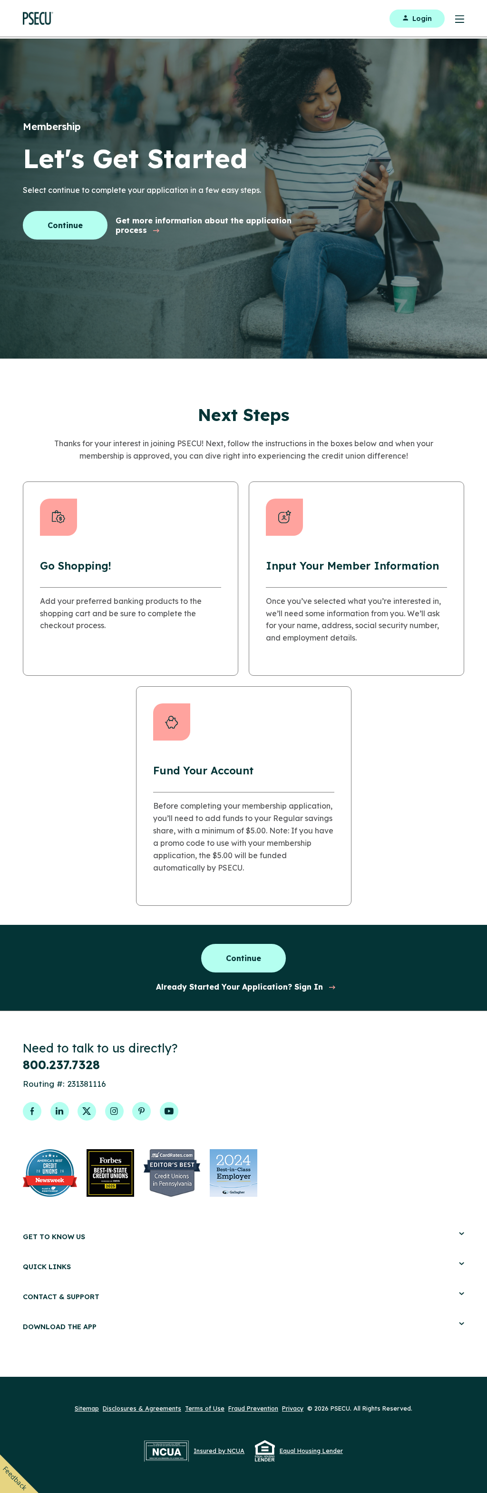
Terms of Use (204, 1408)
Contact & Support (61, 1296)
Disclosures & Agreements (142, 1408)
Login (422, 18)
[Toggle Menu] (454, 18)
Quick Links (47, 1266)
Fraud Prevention (253, 1408)
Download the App (60, 1326)
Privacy (292, 1408)
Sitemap (87, 1408)
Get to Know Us (54, 1236)
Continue (65, 225)
